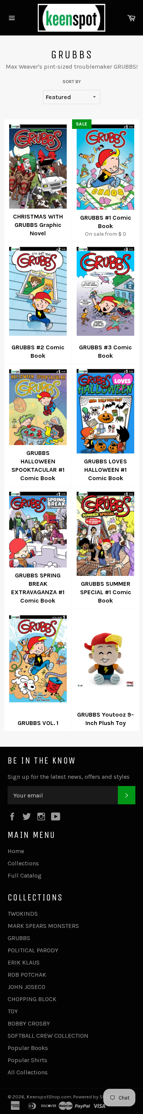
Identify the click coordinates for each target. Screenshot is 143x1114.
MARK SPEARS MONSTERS (43, 925)
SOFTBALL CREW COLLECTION (48, 1035)
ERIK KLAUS (24, 962)
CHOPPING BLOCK (32, 999)
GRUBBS (19, 938)
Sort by (72, 81)
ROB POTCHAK (27, 974)
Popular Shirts (27, 1060)
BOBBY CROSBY (29, 1023)
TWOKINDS (23, 913)
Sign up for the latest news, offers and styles (69, 776)
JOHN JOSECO (26, 986)
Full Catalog (25, 875)
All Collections (28, 1072)
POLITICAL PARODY (33, 950)
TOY (13, 1011)
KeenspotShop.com (49, 1097)
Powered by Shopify (95, 1097)
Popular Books (28, 1047)
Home (16, 851)
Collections (23, 863)
